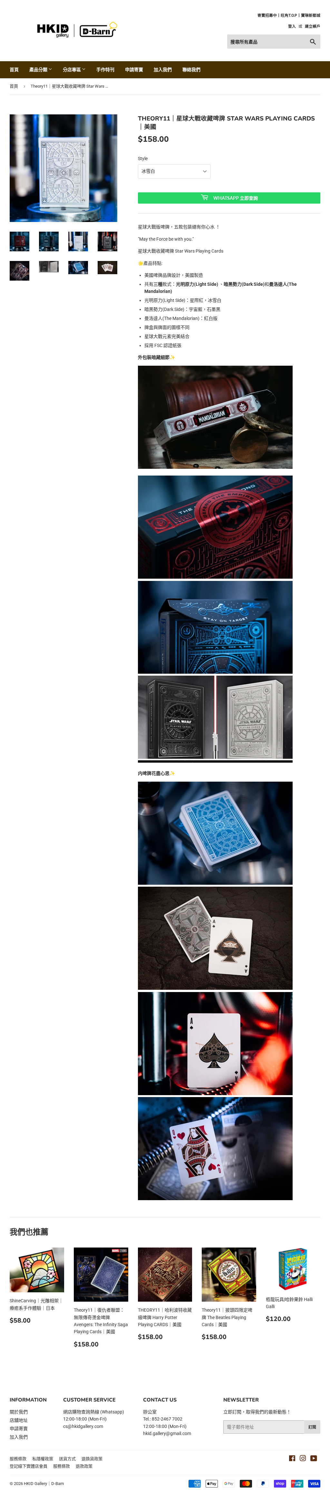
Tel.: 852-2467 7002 (162, 1419)
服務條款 (18, 1458)
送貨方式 (67, 1458)
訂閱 (312, 1427)
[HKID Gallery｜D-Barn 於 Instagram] (303, 1459)
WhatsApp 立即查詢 (235, 198)
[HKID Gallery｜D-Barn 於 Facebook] (292, 1459)
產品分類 (38, 69)
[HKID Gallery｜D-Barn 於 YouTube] (313, 1459)
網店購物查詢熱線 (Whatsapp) (93, 1411)
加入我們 (163, 69)
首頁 (14, 69)
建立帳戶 (312, 26)
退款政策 (84, 1466)
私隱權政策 (42, 1458)
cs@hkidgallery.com (83, 1426)
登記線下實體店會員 (28, 1466)
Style (143, 158)
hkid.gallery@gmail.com (167, 1433)
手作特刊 (105, 69)
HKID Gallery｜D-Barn (44, 1483)
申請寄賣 (134, 69)
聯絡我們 (191, 69)
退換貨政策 (92, 1458)
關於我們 (19, 1411)
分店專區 (72, 69)
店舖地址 (19, 1420)
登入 (292, 26)
